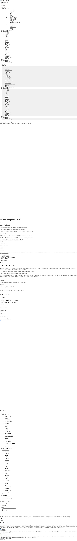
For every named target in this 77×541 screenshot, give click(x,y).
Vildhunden (7, 56)
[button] (3, 5)
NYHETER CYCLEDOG (15, 22)
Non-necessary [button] (3, 533)
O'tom (6, 46)
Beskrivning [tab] (4, 260)
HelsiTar (6, 40)
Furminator (7, 38)
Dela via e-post (5, 258)
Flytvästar (11, 29)
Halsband (11, 15)
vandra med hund (5, 253)
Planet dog (7, 47)
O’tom (6, 103)
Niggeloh (6, 45)
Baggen (6, 34)
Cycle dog (7, 36)
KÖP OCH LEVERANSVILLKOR (9, 302)
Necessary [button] (2, 528)
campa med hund (57, 252)
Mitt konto (4, 505)
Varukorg (4, 510)
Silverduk (11, 23)
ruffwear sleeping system (16, 123)
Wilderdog (7, 58)
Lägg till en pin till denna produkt (8, 257)
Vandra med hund (8, 62)
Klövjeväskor (12, 12)
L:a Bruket (7, 42)
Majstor (6, 43)
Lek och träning (13, 19)
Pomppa (6, 48)
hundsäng (67, 252)
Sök (12, 122)
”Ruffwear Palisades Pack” (17, 239)
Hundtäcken (12, 20)
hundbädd (63, 252)
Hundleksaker (12, 10)
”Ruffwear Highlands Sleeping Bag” (16, 290)
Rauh (6, 49)
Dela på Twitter (5, 255)
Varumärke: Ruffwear (7, 123)
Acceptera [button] (64, 516)
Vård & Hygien (13, 18)
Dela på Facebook (5, 256)
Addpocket (7, 32)
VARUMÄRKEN (5, 31)
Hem (1, 123)
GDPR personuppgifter (4, 503)
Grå (14, 252)
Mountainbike (7, 61)
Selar (11, 14)
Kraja (6, 41)
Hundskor (11, 28)
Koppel (11, 13)
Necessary (3, 529)
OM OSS (4, 297)
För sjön (11, 26)
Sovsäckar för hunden (14, 21)
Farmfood (7, 37)
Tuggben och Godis (13, 17)
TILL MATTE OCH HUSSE (8, 30)
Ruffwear (6, 51)
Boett (6, 35)
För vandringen (12, 24)
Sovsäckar (40, 252)
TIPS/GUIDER (5, 60)
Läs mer (68, 516)
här (37, 276)
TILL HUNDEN (5, 8)
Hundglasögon (12, 9)
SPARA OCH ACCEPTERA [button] (5, 538)
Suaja (6, 54)
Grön (17, 252)
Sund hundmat (7, 55)
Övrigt (26, 252)
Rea (3, 59)
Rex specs (7, 50)
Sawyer (6, 52)
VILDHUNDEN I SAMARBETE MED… (10, 300)
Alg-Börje (7, 33)
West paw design (8, 57)
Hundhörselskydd (13, 27)
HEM (3, 7)
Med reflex (12, 16)
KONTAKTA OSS (6, 298)
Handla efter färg (21, 252)
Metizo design (7, 44)
